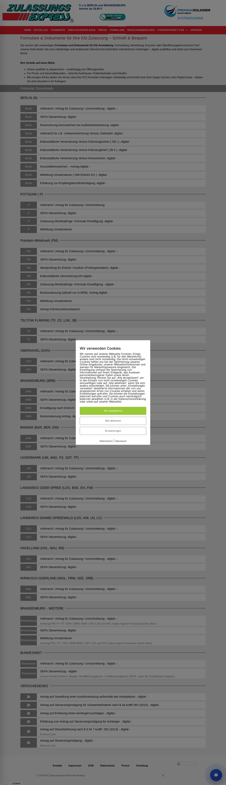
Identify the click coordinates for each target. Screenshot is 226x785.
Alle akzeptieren (113, 410)
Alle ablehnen (113, 420)
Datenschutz (106, 441)
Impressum (120, 441)
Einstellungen (113, 430)
